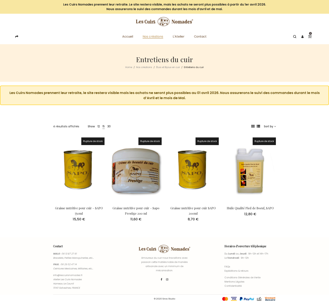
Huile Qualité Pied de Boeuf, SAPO (250, 208)
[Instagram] (167, 279)
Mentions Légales (234, 281)
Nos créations (144, 67)
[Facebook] (161, 279)
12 (98, 126)
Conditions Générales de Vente (242, 277)
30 (109, 126)
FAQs (227, 266)
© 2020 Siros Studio (164, 298)
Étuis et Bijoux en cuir (168, 67)
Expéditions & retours (236, 270)
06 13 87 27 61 (69, 253)
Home (128, 67)
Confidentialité (233, 285)
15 (103, 126)
